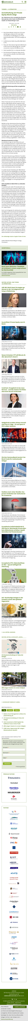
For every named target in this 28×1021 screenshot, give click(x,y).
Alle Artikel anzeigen (9, 632)
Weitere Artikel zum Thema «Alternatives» (10, 283)
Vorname (6, 747)
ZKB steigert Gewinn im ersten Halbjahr (15, 726)
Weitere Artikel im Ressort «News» (12, 637)
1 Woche (10, 710)
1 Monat (17, 710)
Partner (6, 808)
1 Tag (4, 710)
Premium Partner (9, 774)
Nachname (6, 753)
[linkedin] (8, 27)
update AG (15, 1004)
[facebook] (13, 27)
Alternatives (12, 9)
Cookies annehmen (19, 1007)
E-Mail (5, 758)
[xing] (10, 27)
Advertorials (6, 248)
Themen (4, 9)
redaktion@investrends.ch (11, 995)
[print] (20, 27)
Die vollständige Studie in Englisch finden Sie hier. (14, 236)
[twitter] (15, 27)
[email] (17, 27)
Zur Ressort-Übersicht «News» (11, 702)
